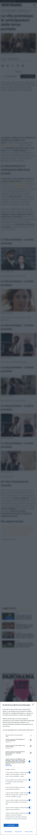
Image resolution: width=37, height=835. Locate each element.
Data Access (18, 831)
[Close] (33, 705)
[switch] (30, 740)
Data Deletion (8, 831)
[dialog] (18, 768)
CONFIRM (11, 825)
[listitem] (18, 735)
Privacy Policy (29, 831)
